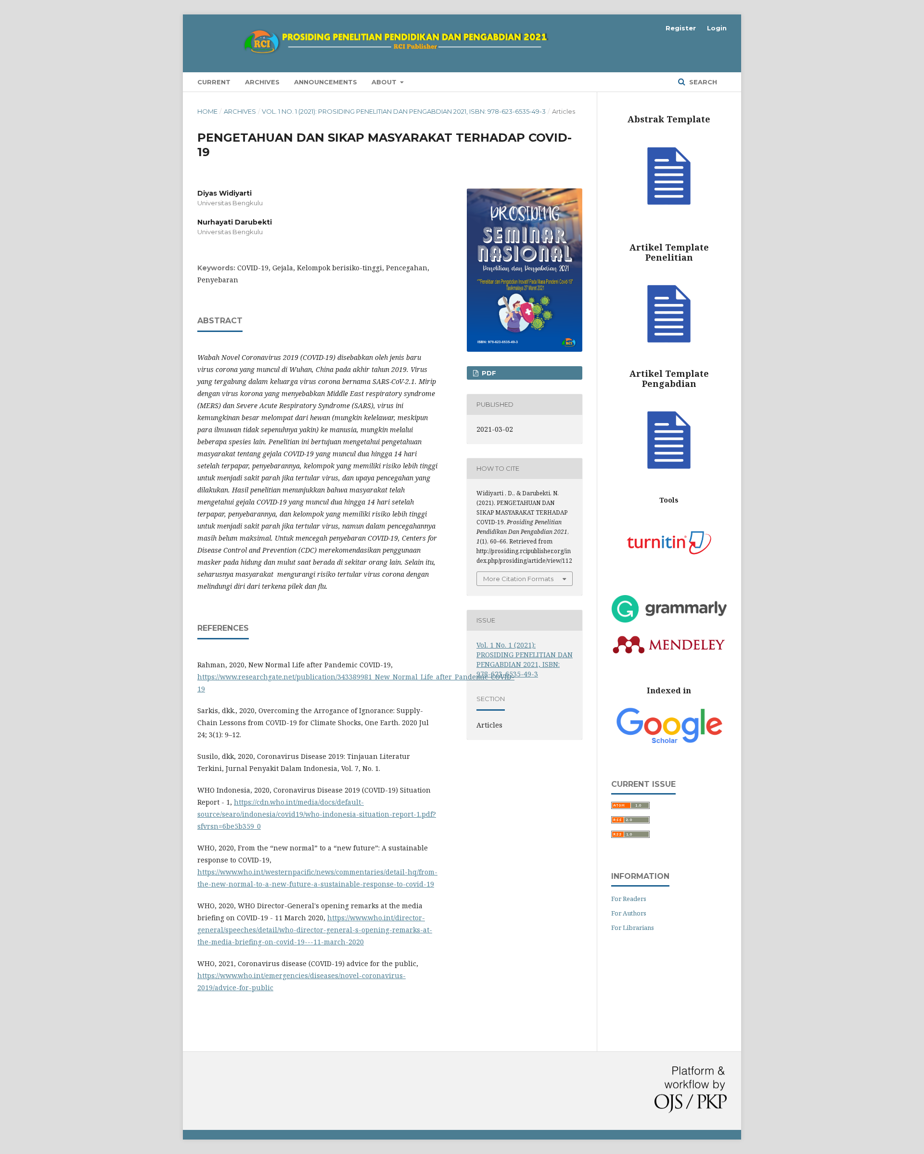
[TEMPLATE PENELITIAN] (669, 354)
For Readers (628, 898)
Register (681, 28)
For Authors (628, 913)
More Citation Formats (518, 579)
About (385, 82)
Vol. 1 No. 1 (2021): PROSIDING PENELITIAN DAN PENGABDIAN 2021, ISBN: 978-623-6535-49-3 (404, 111)
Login (717, 28)
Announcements (325, 82)
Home (207, 111)
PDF (488, 373)
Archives (262, 82)
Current (214, 82)
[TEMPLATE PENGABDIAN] (669, 480)
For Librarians (632, 927)
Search (702, 82)
